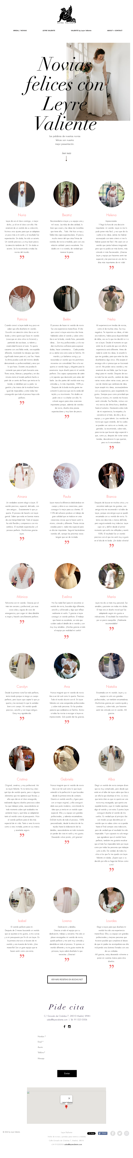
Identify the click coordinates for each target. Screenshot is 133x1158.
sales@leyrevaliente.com (57, 1019)
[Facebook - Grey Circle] (112, 1133)
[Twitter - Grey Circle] (119, 1133)
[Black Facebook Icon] (64, 1026)
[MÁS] (66, 14)
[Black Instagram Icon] (69, 1026)
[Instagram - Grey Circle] (126, 1133)
